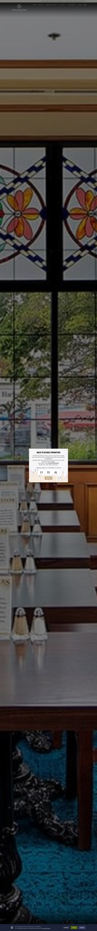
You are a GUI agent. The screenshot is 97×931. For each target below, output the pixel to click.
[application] (48, 927)
